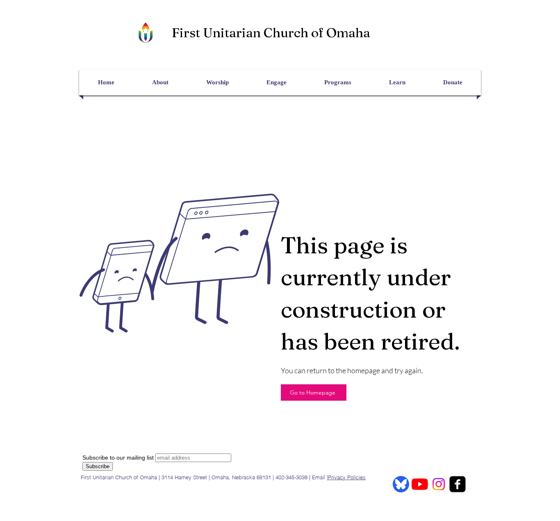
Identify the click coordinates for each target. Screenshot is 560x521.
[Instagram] (438, 484)
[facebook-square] (457, 484)
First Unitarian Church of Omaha (271, 33)
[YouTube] (420, 484)
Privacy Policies (347, 477)
